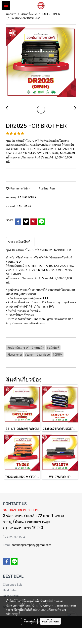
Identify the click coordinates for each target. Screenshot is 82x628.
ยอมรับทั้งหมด (50, 621)
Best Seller (10, 590)
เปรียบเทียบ (47, 188)
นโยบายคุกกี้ (13, 613)
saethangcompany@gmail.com (31, 544)
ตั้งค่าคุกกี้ (29, 621)
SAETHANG (24, 206)
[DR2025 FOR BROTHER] (41, 63)
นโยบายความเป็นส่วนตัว (47, 609)
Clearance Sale (12, 584)
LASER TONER (27, 197)
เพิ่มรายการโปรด (19, 188)
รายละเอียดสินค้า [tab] (20, 242)
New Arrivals (11, 596)
